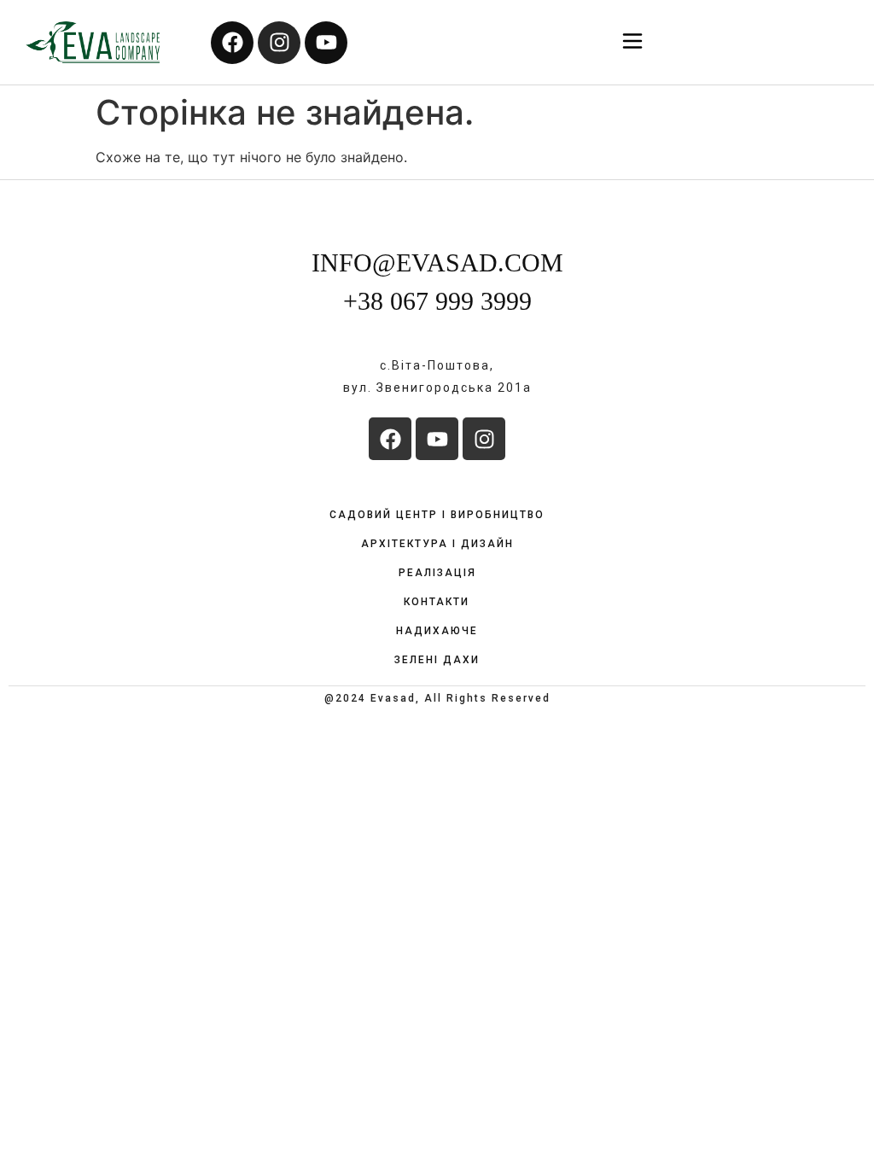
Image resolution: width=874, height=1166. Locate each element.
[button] (633, 42)
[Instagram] (279, 42)
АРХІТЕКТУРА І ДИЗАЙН (437, 544)
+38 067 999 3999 (437, 301)
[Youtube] (326, 42)
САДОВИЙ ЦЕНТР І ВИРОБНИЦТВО (437, 515)
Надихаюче (437, 631)
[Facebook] (232, 42)
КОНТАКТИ (436, 602)
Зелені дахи (437, 660)
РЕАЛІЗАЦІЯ (437, 573)
